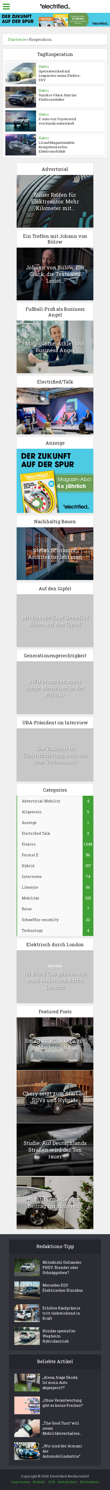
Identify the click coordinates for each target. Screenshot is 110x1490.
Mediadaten (89, 1481)
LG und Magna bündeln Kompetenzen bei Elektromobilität (56, 147)
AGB (51, 1481)
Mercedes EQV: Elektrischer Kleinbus (62, 1288)
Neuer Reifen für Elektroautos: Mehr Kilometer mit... (55, 201)
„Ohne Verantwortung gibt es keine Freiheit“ (62, 1403)
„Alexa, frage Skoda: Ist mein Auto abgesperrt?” (60, 1382)
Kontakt (39, 1481)
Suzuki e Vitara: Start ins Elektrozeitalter (57, 97)
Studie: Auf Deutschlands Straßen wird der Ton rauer (55, 1150)
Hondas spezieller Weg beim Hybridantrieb (59, 1336)
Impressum (20, 1481)
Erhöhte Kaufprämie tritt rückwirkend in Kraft (61, 1313)
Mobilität (55, 965)
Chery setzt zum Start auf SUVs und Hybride (55, 1096)
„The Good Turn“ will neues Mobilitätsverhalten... (62, 1428)
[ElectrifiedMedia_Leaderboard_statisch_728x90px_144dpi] (55, 19)
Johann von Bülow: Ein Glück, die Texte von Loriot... (55, 274)
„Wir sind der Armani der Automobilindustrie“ (62, 1451)
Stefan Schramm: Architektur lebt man (55, 553)
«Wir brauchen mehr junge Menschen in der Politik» (55, 688)
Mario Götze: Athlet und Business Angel (55, 346)
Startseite (17, 39)
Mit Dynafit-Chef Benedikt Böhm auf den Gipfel (55, 620)
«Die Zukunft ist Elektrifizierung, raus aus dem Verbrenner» (55, 755)
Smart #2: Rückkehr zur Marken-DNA (55, 1044)
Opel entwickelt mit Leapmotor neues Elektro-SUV (60, 75)
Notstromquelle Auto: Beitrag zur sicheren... (55, 1202)
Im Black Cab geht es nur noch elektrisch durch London (55, 980)
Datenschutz (67, 1481)
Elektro (44, 66)
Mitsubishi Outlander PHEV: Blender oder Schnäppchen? (62, 1267)
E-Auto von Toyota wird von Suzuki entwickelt (57, 121)
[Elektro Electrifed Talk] (55, 410)
